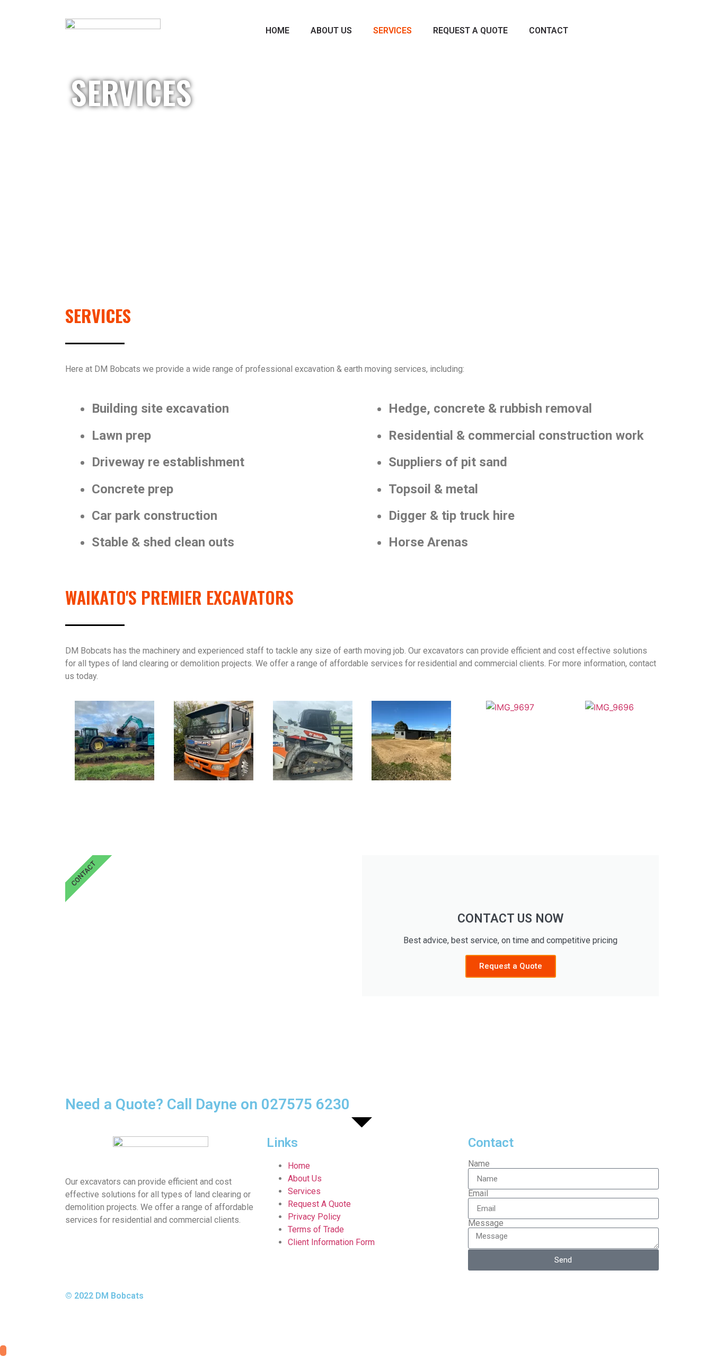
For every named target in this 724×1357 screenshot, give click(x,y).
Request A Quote (470, 30)
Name (479, 1164)
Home (277, 30)
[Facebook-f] (380, 1305)
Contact (548, 30)
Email (478, 1193)
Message (486, 1223)
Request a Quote (510, 966)
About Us (331, 30)
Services (392, 30)
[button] (75, 742)
